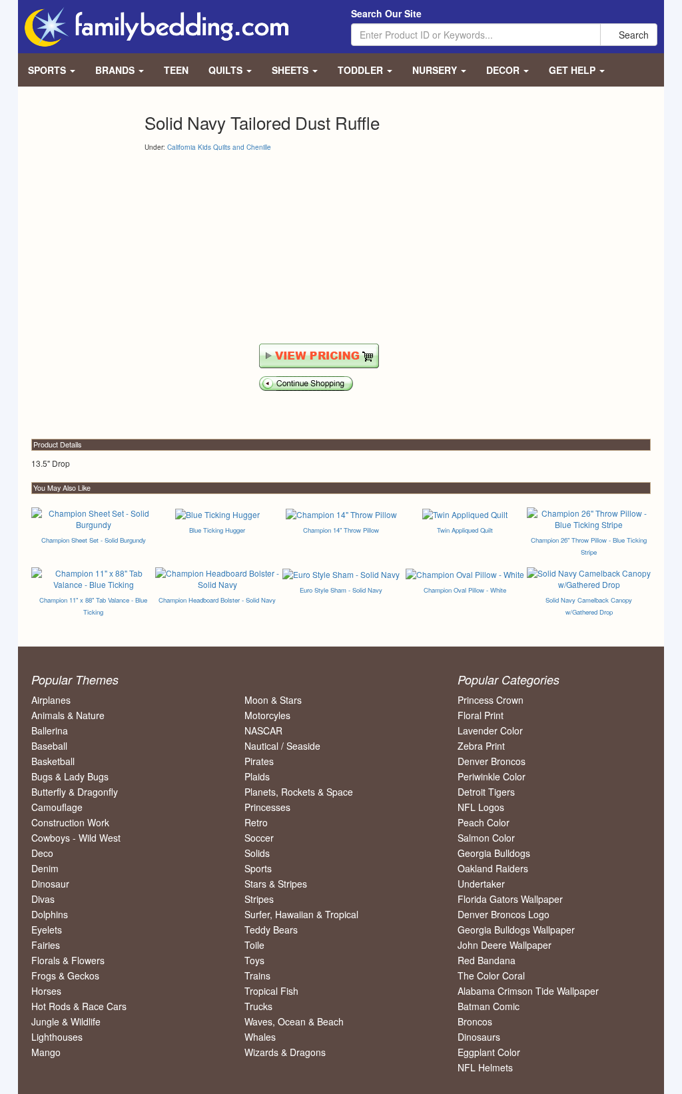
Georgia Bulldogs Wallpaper (516, 929)
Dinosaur (50, 883)
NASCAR (263, 730)
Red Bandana (486, 960)
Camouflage (57, 807)
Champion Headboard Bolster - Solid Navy (217, 600)
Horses (46, 990)
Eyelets (46, 929)
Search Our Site (386, 13)
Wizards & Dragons (285, 1052)
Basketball (53, 761)
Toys (254, 960)
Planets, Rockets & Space (298, 791)
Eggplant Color (489, 1052)
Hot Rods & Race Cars (79, 1006)
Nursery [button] (436, 70)
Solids (257, 853)
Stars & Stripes (275, 883)
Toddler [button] (362, 70)
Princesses (267, 807)
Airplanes (51, 699)
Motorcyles (267, 715)
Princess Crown (490, 699)
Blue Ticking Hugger (217, 530)
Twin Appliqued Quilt (465, 530)
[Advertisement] (256, 248)
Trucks (258, 1006)
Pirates (259, 761)
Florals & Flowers (68, 960)
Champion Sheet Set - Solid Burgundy (93, 540)
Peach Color (484, 822)
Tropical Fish (271, 990)
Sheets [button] (291, 70)
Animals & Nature (68, 715)
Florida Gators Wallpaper (510, 899)
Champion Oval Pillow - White (465, 590)
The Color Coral (491, 975)
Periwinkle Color (491, 776)
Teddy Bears (271, 929)
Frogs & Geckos (65, 975)
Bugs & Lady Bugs (70, 776)
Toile (254, 945)
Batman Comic (488, 1006)
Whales (260, 1036)
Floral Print (481, 715)
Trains (257, 975)
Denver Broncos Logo (503, 914)
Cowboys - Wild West (76, 837)
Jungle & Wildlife (66, 1021)
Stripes (259, 899)
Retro (256, 822)
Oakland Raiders (493, 868)
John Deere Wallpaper (504, 945)
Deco (42, 853)
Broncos (475, 1021)
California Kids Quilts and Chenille (219, 147)
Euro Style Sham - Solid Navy (341, 590)
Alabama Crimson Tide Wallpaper (528, 990)
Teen (176, 70)
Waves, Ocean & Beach (294, 1021)
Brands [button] (116, 70)
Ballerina (49, 730)
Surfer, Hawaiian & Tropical (301, 914)
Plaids (257, 776)
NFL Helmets (485, 1067)
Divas (43, 899)
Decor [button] (504, 70)
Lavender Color (490, 730)
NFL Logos (481, 807)
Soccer (259, 837)
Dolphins (49, 914)
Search (632, 34)
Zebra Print (481, 745)
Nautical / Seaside (282, 745)
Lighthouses (57, 1036)
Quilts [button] (226, 70)
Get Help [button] (573, 70)
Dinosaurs (479, 1036)
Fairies (45, 945)
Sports (258, 868)
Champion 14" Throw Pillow (341, 530)
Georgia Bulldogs (494, 853)
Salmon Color (486, 837)
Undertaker (481, 883)
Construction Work (70, 822)
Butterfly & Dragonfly (74, 791)
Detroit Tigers (486, 791)
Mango (46, 1052)
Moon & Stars (273, 699)
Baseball (49, 745)
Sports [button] (48, 70)
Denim (45, 868)
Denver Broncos (491, 761)
